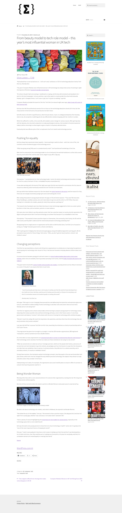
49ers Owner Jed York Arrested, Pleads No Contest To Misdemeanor (96, 215)
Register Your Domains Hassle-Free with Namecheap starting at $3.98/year (95, 237)
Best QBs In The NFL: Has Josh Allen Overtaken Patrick (95, 227)
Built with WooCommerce (33, 503)
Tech (32, 471)
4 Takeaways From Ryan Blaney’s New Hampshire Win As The (96, 208)
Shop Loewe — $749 (25, 77)
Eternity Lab (37, 35)
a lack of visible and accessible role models (45, 265)
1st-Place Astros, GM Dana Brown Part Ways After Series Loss (96, 202)
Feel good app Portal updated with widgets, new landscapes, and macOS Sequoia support (95, 253)
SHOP (79, 5)
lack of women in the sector (59, 191)
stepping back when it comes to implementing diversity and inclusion (60, 338)
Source (19, 440)
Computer (27, 471)
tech (26, 473)
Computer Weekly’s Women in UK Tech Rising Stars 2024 (66, 480)
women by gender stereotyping (40, 90)
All (23, 26)
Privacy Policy (21, 503)
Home (74, 5)
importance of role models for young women (54, 420)
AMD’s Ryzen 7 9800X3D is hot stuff (95, 278)
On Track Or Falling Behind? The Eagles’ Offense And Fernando (96, 220)
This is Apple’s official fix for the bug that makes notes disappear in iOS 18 (31, 480)
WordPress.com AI (25, 448)
